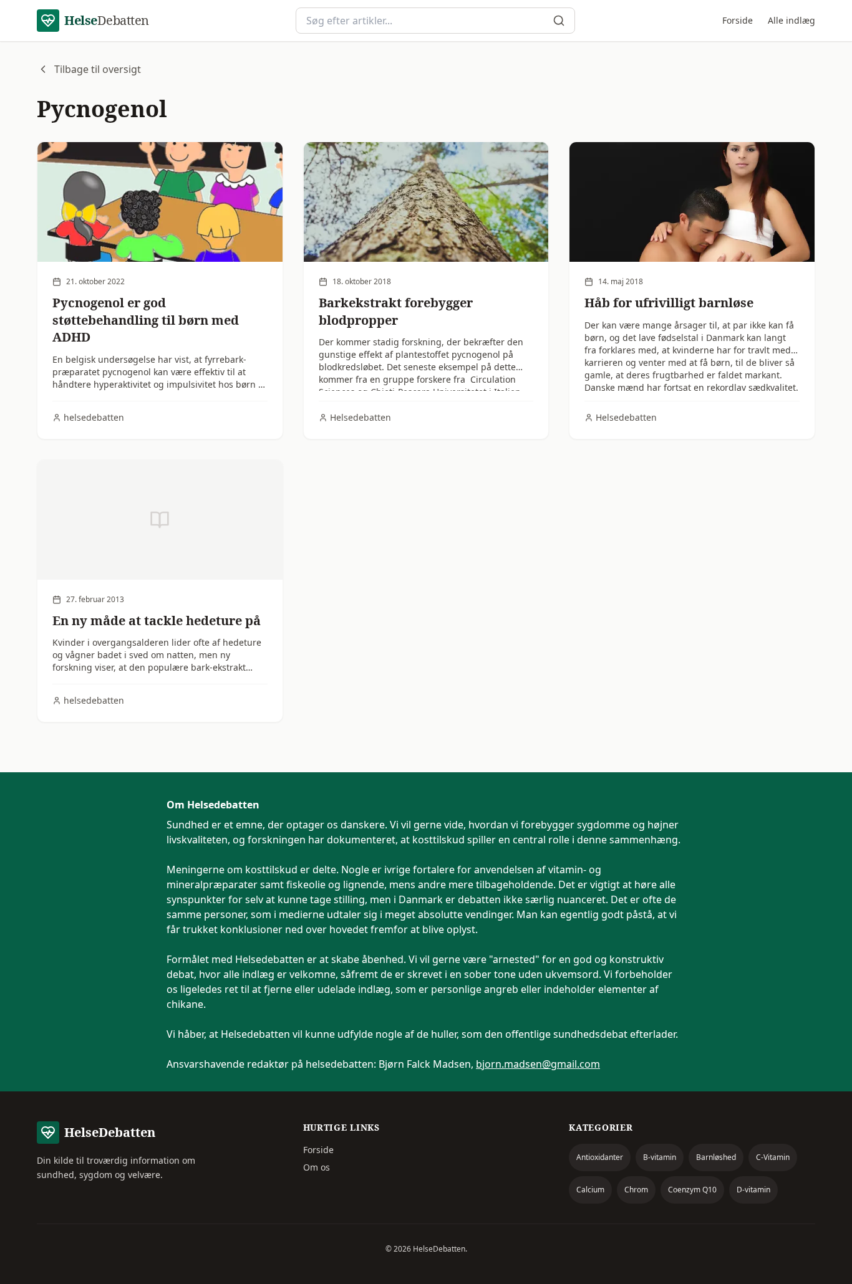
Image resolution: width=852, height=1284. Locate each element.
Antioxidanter (599, 1157)
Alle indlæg (791, 20)
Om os (316, 1167)
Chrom (636, 1189)
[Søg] (559, 20)
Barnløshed (716, 1157)
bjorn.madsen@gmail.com (538, 1064)
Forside (737, 20)
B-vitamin (659, 1157)
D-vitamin (753, 1189)
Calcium (590, 1189)
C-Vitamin (773, 1157)
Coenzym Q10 (692, 1189)
